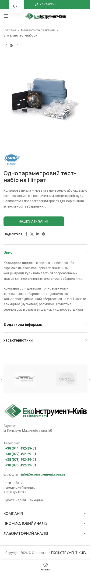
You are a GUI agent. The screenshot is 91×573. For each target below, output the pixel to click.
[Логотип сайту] (45, 16)
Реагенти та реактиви (38, 30)
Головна (10, 30)
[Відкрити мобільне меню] (5, 16)
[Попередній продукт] (6, 45)
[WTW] (25, 378)
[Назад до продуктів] (12, 45)
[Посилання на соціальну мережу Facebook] (26, 234)
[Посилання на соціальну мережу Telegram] (44, 234)
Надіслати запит (34, 221)
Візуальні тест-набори (20, 35)
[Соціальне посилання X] (32, 234)
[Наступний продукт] (17, 45)
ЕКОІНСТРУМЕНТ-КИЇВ (68, 553)
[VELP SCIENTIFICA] (67, 378)
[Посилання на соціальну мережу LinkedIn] (38, 234)
